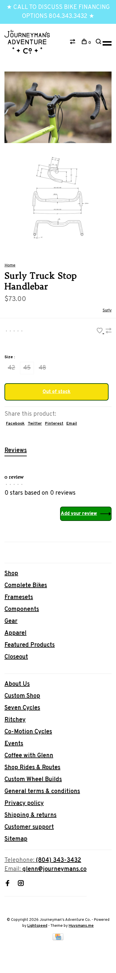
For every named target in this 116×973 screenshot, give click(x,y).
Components (21, 609)
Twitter (35, 423)
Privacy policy (24, 803)
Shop (11, 574)
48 (42, 368)
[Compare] (73, 42)
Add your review (79, 514)
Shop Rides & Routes (32, 768)
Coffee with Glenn (28, 756)
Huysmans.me (81, 926)
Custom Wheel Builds (33, 779)
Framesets (18, 597)
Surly (107, 310)
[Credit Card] (58, 939)
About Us (17, 684)
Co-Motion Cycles (28, 732)
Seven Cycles (22, 708)
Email (71, 423)
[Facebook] (7, 884)
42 (11, 368)
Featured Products (29, 645)
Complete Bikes (25, 585)
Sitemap (15, 839)
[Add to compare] (109, 332)
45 (27, 368)
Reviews (15, 450)
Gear (11, 621)
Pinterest (54, 423)
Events (13, 744)
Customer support (29, 827)
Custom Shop (22, 696)
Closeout (16, 657)
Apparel (15, 633)
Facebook (15, 423)
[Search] (99, 42)
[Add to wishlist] (100, 332)
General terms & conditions (42, 791)
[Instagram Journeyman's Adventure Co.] (21, 884)
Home (9, 265)
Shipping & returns (30, 815)
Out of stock (56, 392)
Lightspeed (37, 926)
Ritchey (15, 720)
